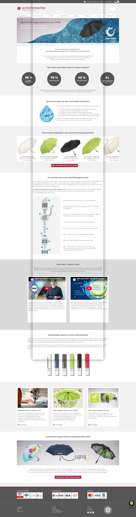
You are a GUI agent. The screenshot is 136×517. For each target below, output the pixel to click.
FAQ (88, 507)
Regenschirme (22, 16)
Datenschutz (20, 511)
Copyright (19, 508)
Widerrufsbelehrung (57, 511)
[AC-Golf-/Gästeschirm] (113, 146)
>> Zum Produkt (27, 160)
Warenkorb (110, 16)
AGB (18, 509)
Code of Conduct (56, 512)
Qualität (54, 508)
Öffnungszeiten (56, 509)
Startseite (19, 507)
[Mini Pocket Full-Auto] (27, 146)
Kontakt (54, 507)
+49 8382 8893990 (107, 1)
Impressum (90, 509)
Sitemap (89, 508)
